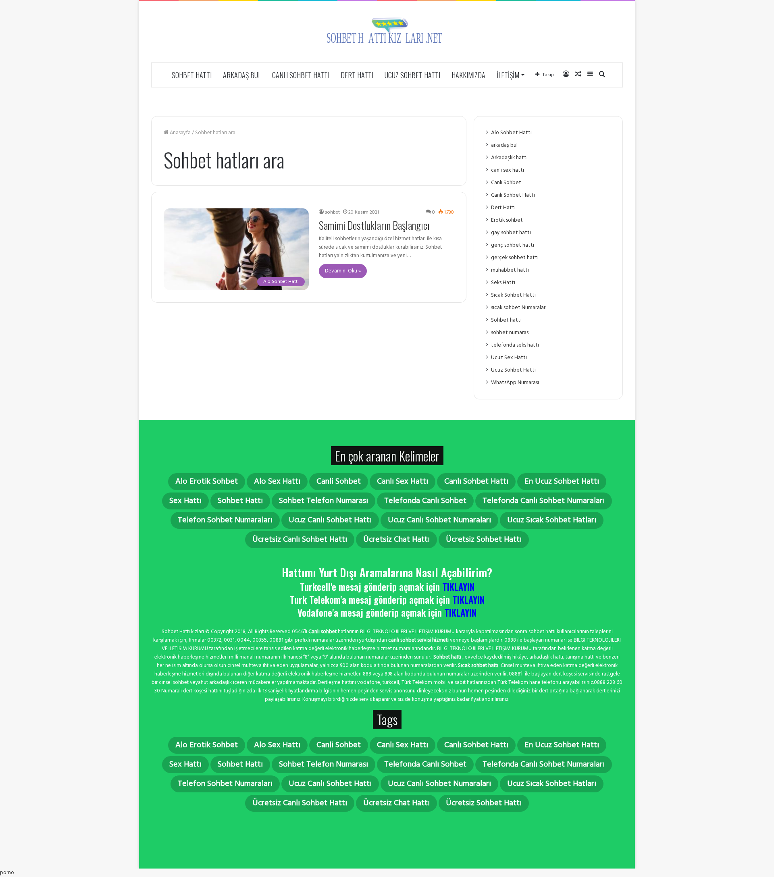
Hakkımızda (468, 75)
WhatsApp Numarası (515, 382)
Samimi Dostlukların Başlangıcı (374, 225)
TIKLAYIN (458, 587)
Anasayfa (180, 133)
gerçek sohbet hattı (515, 258)
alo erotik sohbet (206, 481)
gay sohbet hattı (511, 233)
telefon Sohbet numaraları (225, 520)
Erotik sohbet (507, 220)
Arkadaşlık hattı (509, 158)
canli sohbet (338, 481)
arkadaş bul (242, 75)
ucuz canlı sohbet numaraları (439, 520)
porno (7, 873)
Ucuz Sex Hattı (509, 357)
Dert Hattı (357, 75)
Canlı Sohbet (506, 183)
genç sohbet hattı (512, 245)
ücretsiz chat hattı (396, 539)
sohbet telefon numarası (323, 501)
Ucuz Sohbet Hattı (412, 75)
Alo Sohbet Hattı (511, 133)
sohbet (332, 212)
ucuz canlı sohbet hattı (330, 520)
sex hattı (185, 501)
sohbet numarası (510, 332)
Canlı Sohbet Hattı (300, 75)
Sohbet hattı (192, 75)
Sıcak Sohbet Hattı (513, 295)
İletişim (508, 75)
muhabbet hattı (510, 270)
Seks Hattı (503, 282)
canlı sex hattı (507, 170)
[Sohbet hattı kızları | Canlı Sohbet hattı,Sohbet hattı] (387, 31)
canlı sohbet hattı (476, 481)
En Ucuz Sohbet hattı (561, 481)
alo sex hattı (277, 481)
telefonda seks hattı (515, 345)
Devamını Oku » (343, 271)
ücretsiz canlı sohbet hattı (299, 539)
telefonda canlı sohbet (425, 501)
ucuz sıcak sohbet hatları (551, 520)
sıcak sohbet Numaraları (519, 307)
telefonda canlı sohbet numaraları (544, 501)
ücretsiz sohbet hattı (484, 539)
